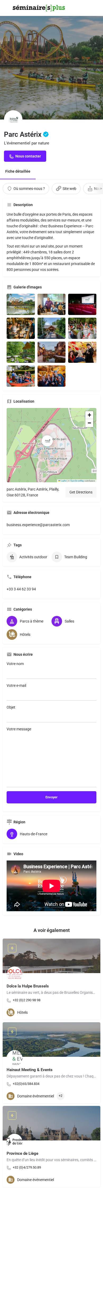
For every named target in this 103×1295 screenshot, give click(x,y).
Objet (11, 707)
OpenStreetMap (77, 480)
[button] (51, 445)
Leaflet (63, 480)
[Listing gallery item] (21, 304)
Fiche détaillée (17, 171)
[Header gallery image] (51, 60)
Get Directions (80, 492)
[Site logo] (39, 8)
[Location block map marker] (47, 440)
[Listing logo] (13, 119)
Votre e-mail (16, 685)
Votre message (19, 729)
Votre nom (15, 664)
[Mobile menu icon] (6, 8)
